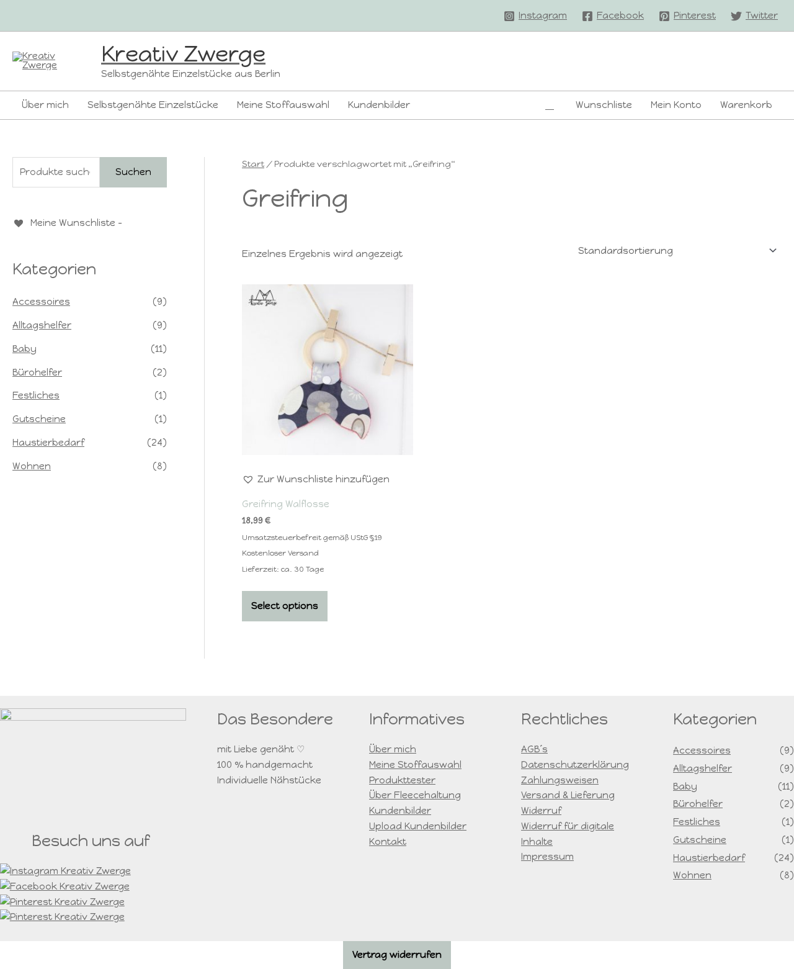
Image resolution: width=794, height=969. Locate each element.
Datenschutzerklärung (575, 764)
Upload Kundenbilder (417, 826)
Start (253, 164)
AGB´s (534, 749)
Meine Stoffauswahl (283, 104)
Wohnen (31, 466)
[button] (549, 105)
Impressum (547, 856)
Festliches (36, 395)
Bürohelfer (37, 372)
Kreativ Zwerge (183, 54)
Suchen (133, 172)
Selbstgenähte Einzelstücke (152, 104)
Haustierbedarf (48, 442)
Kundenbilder (379, 104)
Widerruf (541, 810)
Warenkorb (746, 104)
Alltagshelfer (41, 325)
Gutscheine (39, 419)
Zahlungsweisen (560, 780)
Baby (24, 348)
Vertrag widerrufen (397, 954)
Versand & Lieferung (568, 795)
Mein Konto (676, 104)
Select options (284, 605)
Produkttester (402, 780)
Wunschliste (604, 104)
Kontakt (387, 841)
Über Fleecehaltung (415, 795)
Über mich (45, 104)
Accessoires (41, 301)
